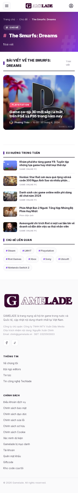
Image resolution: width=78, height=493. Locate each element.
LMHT (27, 250)
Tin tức (7, 375)
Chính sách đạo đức (15, 414)
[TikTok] (15, 343)
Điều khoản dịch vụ (14, 402)
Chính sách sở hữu (14, 426)
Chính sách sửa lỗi (13, 420)
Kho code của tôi (13, 468)
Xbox (32, 259)
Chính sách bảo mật (14, 408)
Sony (47, 259)
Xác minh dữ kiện (13, 438)
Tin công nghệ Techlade (17, 381)
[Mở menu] (7, 6)
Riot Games (13, 259)
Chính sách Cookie (14, 432)
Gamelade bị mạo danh (16, 444)
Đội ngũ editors (12, 369)
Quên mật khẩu (12, 456)
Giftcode (8, 462)
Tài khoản (9, 450)
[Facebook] (6, 343)
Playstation (46, 250)
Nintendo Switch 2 (17, 267)
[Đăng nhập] (71, 5)
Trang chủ (9, 19)
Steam (10, 250)
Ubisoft (63, 259)
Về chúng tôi (10, 363)
